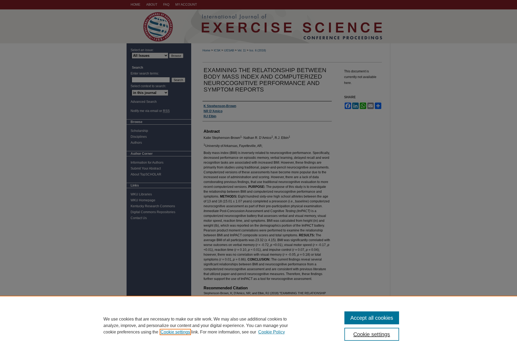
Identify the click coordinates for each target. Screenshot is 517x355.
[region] (258, 325)
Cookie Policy (271, 332)
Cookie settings (175, 332)
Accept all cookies (371, 318)
